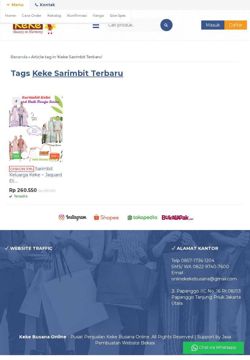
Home (10, 15)
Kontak (47, 4)
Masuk (213, 25)
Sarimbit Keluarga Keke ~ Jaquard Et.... (35, 175)
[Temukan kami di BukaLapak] (178, 217)
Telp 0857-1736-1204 (192, 260)
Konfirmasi (77, 15)
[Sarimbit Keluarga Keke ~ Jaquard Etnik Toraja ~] (35, 127)
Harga (98, 15)
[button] (166, 25)
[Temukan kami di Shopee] (107, 217)
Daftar (235, 25)
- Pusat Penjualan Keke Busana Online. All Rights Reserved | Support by (120, 337)
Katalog (54, 15)
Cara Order (31, 15)
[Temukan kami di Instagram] (73, 217)
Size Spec (118, 15)
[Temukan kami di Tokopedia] (142, 217)
